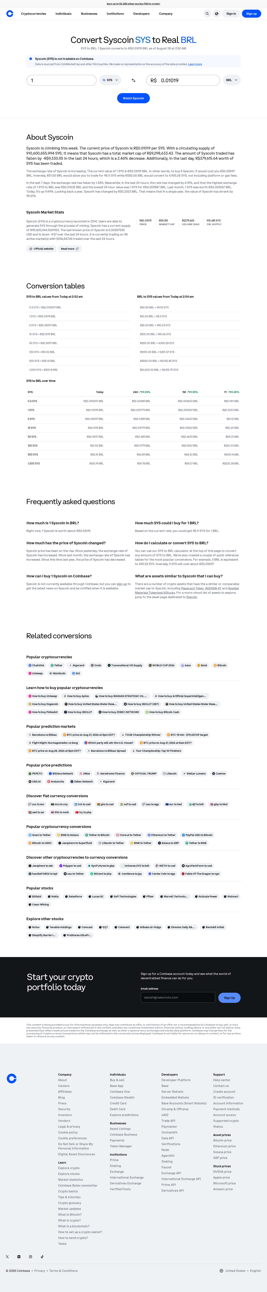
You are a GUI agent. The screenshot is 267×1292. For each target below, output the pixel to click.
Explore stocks (69, 1174)
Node (165, 1150)
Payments (117, 1140)
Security (64, 1109)
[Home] (10, 14)
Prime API (168, 1185)
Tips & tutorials (69, 1197)
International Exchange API (181, 1179)
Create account (224, 1091)
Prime (114, 1160)
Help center (221, 1080)
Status (218, 1126)
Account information (228, 1103)
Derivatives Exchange (125, 1183)
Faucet (166, 1167)
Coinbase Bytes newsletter (78, 1185)
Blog (61, 1097)
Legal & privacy (69, 1126)
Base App (116, 1086)
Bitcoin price (222, 1140)
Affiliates (65, 1091)
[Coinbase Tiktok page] (42, 1257)
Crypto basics (68, 1191)
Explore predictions (124, 1115)
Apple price (221, 1177)
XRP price (220, 1158)
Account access (224, 1115)
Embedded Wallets (175, 1097)
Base (165, 1086)
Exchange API (171, 1173)
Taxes (62, 1243)
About (62, 1080)
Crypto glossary (69, 1203)
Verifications (170, 1144)
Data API (167, 1138)
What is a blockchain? (73, 1226)
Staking (115, 1166)
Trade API (168, 1121)
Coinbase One (120, 1091)
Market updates (69, 1209)
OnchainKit (169, 1132)
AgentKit (167, 1155)
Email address (149, 988)
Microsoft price (224, 1183)
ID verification (223, 1097)
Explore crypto (69, 1168)
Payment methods (226, 1109)
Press (62, 1103)
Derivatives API (172, 1190)
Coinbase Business (123, 1134)
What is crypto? (69, 1220)
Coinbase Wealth (122, 1097)
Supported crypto (226, 1121)
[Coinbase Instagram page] (30, 1257)
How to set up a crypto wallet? (80, 1232)
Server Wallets (172, 1091)
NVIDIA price (222, 1171)
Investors (65, 1115)
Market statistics (70, 1179)
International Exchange (127, 1177)
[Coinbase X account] (7, 1257)
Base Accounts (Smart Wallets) (184, 1103)
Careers (64, 1086)
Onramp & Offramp (175, 1109)
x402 (164, 1115)
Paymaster (169, 1126)
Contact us (221, 1086)
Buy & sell (117, 1080)
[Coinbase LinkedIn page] (18, 1257)
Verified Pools (120, 1189)
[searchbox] (232, 80)
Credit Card (118, 1103)
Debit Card (117, 1109)
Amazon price (223, 1189)
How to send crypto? (73, 1238)
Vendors (64, 1121)
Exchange (117, 1171)
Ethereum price (224, 1146)
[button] (63, 14)
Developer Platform (176, 1080)
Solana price (222, 1152)
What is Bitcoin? (70, 1214)
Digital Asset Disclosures (76, 1154)
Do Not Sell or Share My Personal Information (75, 1146)
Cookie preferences (72, 1138)
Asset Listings (120, 1129)
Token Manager (121, 1146)
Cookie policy (68, 1132)
